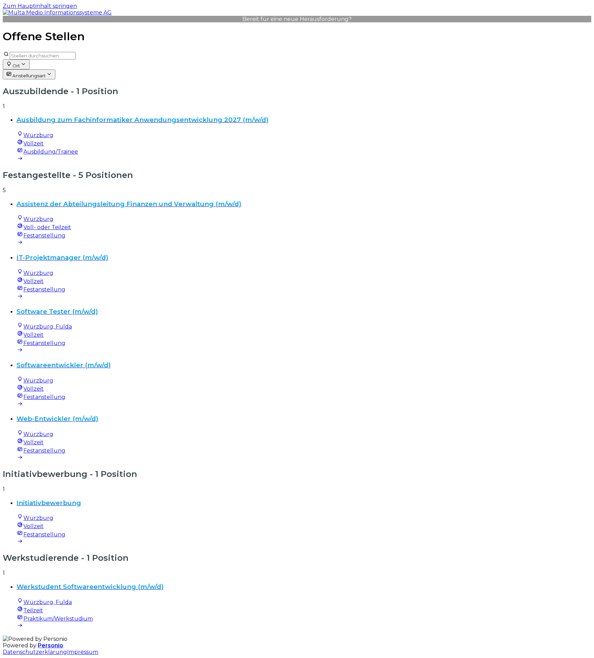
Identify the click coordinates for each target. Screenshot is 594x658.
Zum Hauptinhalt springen (40, 6)
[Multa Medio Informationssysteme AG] (57, 12)
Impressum (82, 652)
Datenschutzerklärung (35, 652)
